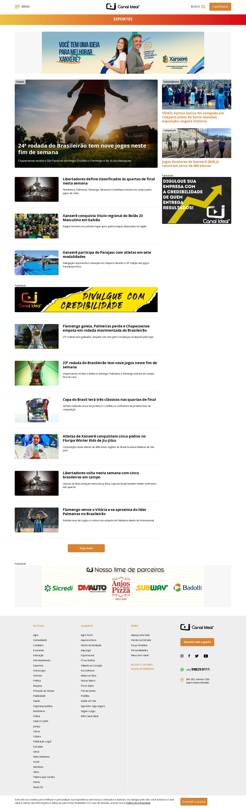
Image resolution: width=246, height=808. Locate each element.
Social (36, 761)
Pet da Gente (88, 690)
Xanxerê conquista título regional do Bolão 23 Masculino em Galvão (103, 217)
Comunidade (40, 640)
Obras (36, 731)
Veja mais (86, 548)
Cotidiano (38, 645)
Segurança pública (43, 706)
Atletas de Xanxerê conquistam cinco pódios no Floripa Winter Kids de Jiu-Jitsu (104, 438)
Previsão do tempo (43, 690)
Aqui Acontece (88, 640)
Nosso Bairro (88, 680)
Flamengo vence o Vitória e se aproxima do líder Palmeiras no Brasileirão (104, 511)
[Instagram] (181, 656)
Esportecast (87, 655)
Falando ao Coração (91, 665)
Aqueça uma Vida (140, 635)
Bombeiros (39, 711)
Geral (36, 751)
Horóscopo (39, 670)
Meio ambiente (41, 756)
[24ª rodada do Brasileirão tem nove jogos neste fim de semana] (86, 124)
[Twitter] (197, 656)
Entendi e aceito (194, 802)
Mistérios (38, 766)
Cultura (37, 736)
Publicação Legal (42, 741)
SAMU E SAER (40, 721)
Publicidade (39, 695)
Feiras (36, 782)
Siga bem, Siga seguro (93, 706)
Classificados (220, 6)
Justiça (36, 726)
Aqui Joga (86, 650)
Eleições (37, 685)
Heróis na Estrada (141, 640)
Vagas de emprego (142, 668)
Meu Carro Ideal (140, 655)
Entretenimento (42, 660)
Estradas (38, 746)
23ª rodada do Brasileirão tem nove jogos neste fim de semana (110, 364)
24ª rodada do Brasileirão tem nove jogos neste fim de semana (82, 149)
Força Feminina (139, 645)
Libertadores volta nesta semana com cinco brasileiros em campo (101, 475)
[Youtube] (206, 656)
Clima (36, 771)
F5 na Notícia (88, 660)
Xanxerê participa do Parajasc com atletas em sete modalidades (107, 254)
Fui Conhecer (88, 670)
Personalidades (139, 650)
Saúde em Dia (88, 700)
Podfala (85, 695)
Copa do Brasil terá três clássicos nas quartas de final (109, 399)
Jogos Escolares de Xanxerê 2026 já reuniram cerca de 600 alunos (190, 163)
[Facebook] (189, 656)
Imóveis (37, 675)
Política (37, 680)
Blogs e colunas (142, 664)
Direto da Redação (91, 645)
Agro (35, 635)
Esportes (38, 665)
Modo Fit (38, 787)
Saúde (36, 700)
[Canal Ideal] (123, 6)
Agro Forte (87, 635)
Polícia (36, 716)
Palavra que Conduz (44, 777)
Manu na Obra (88, 675)
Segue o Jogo (88, 711)
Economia (38, 650)
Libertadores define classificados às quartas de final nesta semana (109, 181)
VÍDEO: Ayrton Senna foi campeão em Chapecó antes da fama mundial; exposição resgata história (193, 117)
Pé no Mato (87, 685)
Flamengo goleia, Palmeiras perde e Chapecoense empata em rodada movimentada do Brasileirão (106, 328)
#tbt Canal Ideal (89, 716)
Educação (38, 655)
